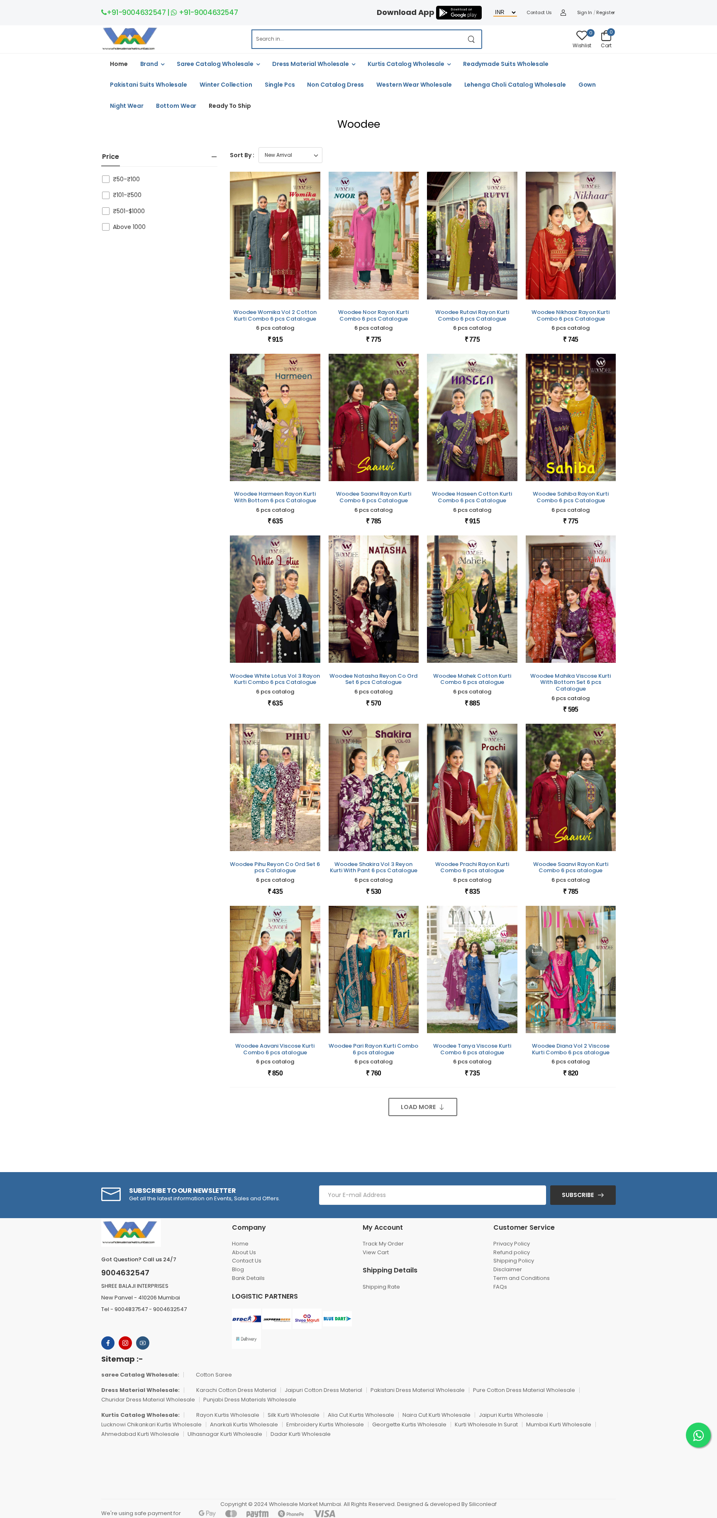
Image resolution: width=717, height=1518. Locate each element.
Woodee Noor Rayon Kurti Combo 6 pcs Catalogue (373, 315)
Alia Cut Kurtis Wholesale (361, 1415)
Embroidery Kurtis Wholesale (325, 1424)
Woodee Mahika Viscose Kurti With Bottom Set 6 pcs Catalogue (570, 682)
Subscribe (578, 1195)
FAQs (500, 1287)
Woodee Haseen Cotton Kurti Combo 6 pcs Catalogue (472, 497)
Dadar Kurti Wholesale (301, 1434)
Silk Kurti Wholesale (293, 1415)
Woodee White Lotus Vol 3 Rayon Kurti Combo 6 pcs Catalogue (275, 679)
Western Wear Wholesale (413, 84)
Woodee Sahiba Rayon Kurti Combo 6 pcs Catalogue (571, 497)
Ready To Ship (230, 106)
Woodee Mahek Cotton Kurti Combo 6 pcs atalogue (472, 679)
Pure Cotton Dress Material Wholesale (524, 1390)
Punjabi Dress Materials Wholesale (249, 1399)
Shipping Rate (381, 1287)
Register (605, 12)
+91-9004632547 (136, 12)
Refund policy (511, 1252)
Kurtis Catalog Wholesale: (140, 1415)
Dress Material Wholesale (310, 64)
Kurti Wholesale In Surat (486, 1424)
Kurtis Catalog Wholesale (406, 64)
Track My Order (383, 1244)
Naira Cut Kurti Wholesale (436, 1415)
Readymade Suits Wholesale (506, 64)
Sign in (584, 12)
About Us (244, 1252)
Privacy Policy (511, 1244)
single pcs (280, 84)
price (110, 156)
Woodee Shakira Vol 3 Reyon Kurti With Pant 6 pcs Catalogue (373, 867)
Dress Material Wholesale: (140, 1390)
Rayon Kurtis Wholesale (227, 1415)
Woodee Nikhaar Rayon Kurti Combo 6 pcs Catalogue (571, 315)
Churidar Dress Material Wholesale (148, 1399)
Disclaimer (507, 1269)
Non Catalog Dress (335, 84)
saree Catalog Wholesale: (140, 1374)
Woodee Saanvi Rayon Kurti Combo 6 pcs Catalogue (373, 497)
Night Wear (127, 106)
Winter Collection (226, 84)
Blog (238, 1269)
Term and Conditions (521, 1278)
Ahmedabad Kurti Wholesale (140, 1434)
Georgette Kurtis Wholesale (409, 1424)
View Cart (376, 1252)
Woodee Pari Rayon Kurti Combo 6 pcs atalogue (373, 1049)
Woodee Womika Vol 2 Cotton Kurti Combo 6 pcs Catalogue (275, 315)
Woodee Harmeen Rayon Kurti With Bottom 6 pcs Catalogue (275, 497)
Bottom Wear (176, 106)
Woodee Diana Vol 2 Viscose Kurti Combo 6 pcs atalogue (571, 1049)
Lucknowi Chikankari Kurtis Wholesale (151, 1424)
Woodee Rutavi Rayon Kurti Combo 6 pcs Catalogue (472, 315)
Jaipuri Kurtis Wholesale (511, 1415)
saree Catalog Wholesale (215, 64)
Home (119, 64)
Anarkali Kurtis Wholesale (244, 1424)
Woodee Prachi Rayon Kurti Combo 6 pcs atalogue (472, 867)
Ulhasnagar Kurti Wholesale (225, 1434)
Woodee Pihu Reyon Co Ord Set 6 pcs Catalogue (275, 867)
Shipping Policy (513, 1261)
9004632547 (125, 1273)
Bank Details (248, 1278)
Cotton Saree (214, 1374)
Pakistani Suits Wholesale (148, 84)
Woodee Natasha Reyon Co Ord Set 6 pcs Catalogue (373, 679)
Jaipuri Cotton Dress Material (323, 1390)
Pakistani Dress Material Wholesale (418, 1390)
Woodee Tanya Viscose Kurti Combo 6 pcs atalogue (472, 1049)
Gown (587, 84)
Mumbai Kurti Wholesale (558, 1424)
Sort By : (242, 155)
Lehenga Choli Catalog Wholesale (515, 84)
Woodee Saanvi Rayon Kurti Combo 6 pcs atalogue (570, 867)
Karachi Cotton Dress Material (236, 1390)
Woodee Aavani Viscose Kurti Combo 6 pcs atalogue (275, 1049)
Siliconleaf (483, 1504)
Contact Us (539, 12)
